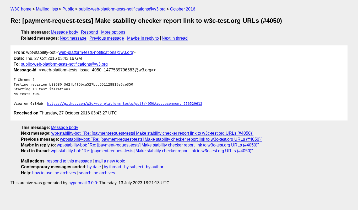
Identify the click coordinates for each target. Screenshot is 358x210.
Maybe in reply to (143, 38)
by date (94, 167)
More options (113, 32)
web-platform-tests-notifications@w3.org (96, 52)
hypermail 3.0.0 (82, 183)
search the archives (97, 173)
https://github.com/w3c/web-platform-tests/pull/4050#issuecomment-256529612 (124, 104)
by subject (133, 167)
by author (154, 167)
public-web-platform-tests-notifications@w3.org (122, 9)
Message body (64, 32)
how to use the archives (54, 173)
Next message (73, 38)
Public (68, 9)
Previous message (106, 38)
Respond (89, 32)
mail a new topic (110, 161)
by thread (112, 167)
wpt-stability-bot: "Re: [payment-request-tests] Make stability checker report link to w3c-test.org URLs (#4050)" (152, 133)
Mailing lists (47, 9)
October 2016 (182, 9)
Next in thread (175, 38)
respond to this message (69, 161)
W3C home (20, 9)
